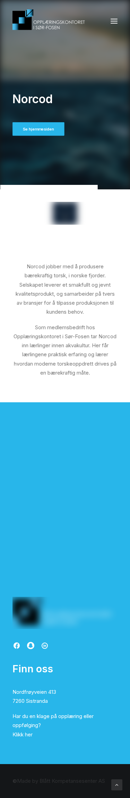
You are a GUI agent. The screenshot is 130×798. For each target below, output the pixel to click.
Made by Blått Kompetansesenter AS (58, 781)
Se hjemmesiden (38, 128)
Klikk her (22, 734)
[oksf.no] (50, 21)
